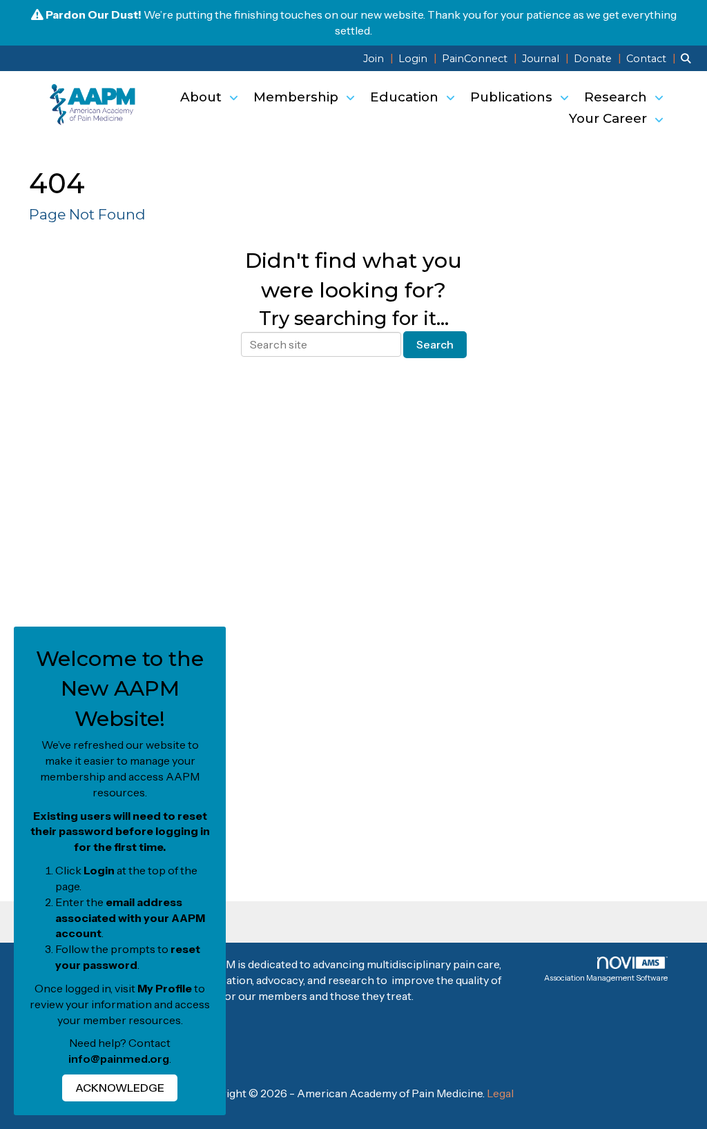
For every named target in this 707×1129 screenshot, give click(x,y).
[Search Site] (689, 58)
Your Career (609, 118)
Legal (500, 1093)
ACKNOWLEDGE (119, 1087)
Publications (513, 97)
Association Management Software (606, 978)
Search (435, 344)
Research (617, 97)
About (202, 97)
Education (406, 97)
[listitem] (379, 58)
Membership (297, 97)
